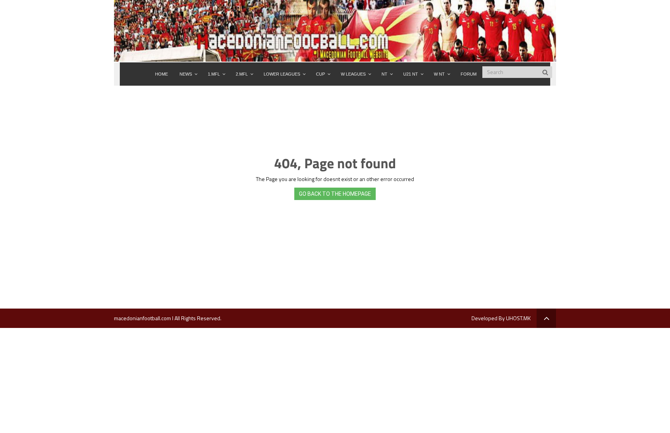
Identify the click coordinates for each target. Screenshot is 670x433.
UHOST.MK (518, 318)
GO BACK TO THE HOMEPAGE (335, 194)
